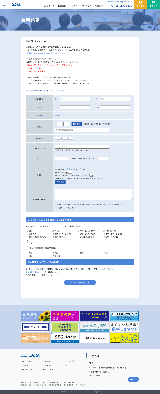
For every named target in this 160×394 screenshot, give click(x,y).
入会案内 (74, 5)
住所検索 (76, 124)
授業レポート (101, 5)
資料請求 (140, 6)
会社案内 (24, 383)
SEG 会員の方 (26, 369)
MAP (131, 379)
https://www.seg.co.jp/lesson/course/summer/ (46, 53)
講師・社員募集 (69, 383)
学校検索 (60, 182)
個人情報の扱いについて (35, 272)
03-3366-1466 (123, 6)
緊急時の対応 (26, 385)
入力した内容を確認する (80, 282)
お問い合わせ (115, 2)
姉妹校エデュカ (39, 385)
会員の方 (153, 6)
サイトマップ (80, 385)
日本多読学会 (68, 385)
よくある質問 (127, 2)
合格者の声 (86, 5)
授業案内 (62, 5)
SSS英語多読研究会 (54, 385)
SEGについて (48, 5)
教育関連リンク (55, 383)
